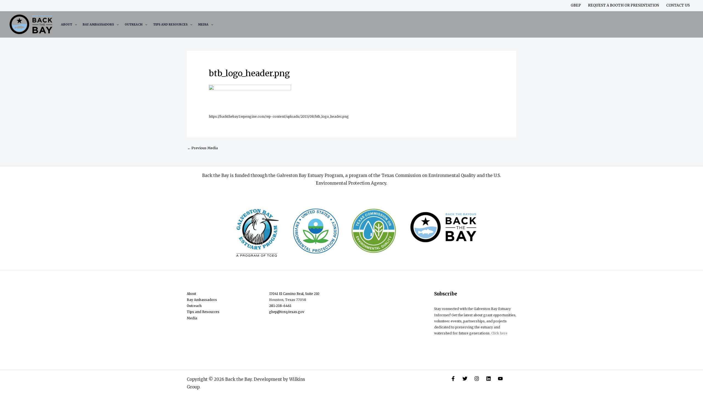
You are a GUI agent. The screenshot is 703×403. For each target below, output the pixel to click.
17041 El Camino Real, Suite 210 (294, 294)
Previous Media (202, 148)
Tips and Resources (170, 24)
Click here (499, 333)
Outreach (134, 24)
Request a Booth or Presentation (623, 5)
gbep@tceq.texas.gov (286, 312)
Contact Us (678, 5)
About (66, 24)
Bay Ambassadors (98, 24)
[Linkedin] (488, 378)
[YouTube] (500, 378)
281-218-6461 (280, 306)
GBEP (576, 5)
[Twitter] (464, 378)
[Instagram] (476, 378)
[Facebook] (453, 378)
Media (203, 24)
